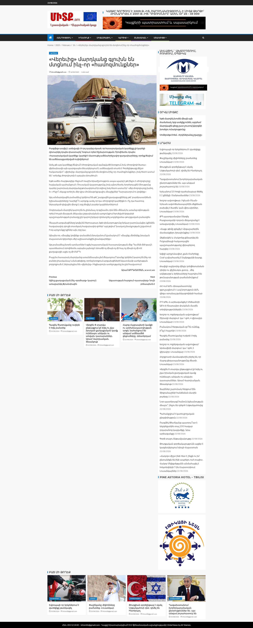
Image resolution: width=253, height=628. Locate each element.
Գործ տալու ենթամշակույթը (175, 438)
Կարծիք (122, 38)
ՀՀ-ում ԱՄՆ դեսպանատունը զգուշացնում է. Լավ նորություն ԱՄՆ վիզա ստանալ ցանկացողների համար (181, 290)
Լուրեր (93, 598)
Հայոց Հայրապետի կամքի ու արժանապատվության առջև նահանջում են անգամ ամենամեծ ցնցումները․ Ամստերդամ (138, 330)
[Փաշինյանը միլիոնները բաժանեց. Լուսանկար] (106, 588)
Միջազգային (104, 38)
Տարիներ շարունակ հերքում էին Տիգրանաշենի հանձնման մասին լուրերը (178, 393)
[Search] (203, 37)
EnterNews (173, 625)
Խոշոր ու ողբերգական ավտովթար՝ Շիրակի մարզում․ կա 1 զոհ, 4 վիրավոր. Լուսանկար (181, 318)
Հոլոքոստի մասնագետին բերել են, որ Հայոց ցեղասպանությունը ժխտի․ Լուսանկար (180, 360)
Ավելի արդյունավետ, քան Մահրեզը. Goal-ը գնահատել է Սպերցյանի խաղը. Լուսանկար (181, 257)
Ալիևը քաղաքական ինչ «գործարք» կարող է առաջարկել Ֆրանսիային (72, 280)
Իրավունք (84, 38)
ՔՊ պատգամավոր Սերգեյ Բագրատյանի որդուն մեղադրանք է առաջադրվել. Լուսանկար (180, 220)
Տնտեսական (140, 38)
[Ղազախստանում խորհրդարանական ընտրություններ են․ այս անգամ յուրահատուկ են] (186, 588)
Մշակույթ (159, 38)
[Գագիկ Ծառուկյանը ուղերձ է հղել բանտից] (65, 309)
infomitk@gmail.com (59, 72)
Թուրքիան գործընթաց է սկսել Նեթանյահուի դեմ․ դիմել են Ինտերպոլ (145, 608)
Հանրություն (64, 38)
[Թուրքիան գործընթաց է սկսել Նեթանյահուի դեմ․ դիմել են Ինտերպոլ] (146, 588)
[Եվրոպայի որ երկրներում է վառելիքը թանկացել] (66, 588)
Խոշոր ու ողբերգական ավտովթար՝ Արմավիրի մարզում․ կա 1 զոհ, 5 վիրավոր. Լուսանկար (179, 348)
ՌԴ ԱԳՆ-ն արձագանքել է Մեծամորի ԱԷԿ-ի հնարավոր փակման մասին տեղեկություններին (180, 306)
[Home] (50, 37)
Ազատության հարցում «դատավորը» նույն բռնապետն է (132, 280)
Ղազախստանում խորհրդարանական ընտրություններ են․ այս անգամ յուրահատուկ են (181, 183)
